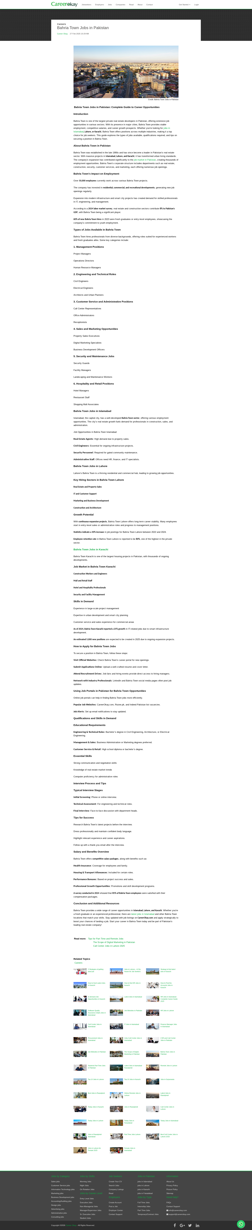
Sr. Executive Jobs (87, 1214)
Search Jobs (114, 1185)
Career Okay (62, 34)
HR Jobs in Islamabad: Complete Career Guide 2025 (169, 999)
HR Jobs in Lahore (167, 1011)
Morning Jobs (85, 1181)
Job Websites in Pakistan (133, 1011)
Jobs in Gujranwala (167, 1079)
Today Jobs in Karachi (96, 1107)
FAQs (168, 1202)
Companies (120, 5)
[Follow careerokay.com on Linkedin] (197, 1225)
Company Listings (116, 1189)
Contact (149, 5)
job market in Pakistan (145, 160)
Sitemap (169, 1193)
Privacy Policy (172, 1185)
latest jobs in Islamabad (142, 914)
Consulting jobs (57, 1217)
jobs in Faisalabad (145, 1193)
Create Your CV (115, 1181)
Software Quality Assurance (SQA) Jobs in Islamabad (97, 1013)
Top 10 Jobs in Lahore (96, 1079)
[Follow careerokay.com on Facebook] (174, 1225)
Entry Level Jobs (87, 1198)
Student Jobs (85, 1218)
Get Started (184, 5)
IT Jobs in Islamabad (131, 1024)
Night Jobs (84, 1185)
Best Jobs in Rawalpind (96, 1093)
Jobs (110, 5)
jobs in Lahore (143, 1185)
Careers (78, 963)
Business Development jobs (62, 1197)
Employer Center (116, 1210)
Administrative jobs (59, 1213)
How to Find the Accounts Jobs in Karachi (167, 985)
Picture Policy (172, 1189)
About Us (170, 1181)
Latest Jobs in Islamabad (133, 997)
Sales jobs (55, 1181)
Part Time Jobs (144, 1210)
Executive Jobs (86, 1202)
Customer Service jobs (60, 1185)
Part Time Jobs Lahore (132, 1134)
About (140, 5)
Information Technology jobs (63, 1189)
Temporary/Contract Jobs (148, 1214)
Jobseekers (86, 5)
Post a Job (113, 1206)
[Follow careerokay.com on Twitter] (190, 1225)
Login (196, 5)
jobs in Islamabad (145, 1181)
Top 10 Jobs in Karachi (132, 1079)
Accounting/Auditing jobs (61, 1201)
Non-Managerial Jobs (89, 1206)
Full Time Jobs (144, 1202)
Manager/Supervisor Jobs (90, 1210)
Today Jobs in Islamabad (169, 1121)
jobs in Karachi (144, 1189)
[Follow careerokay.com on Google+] (182, 1225)
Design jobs (56, 1205)
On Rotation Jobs (87, 1189)
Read (131, 5)
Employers (99, 5)
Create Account (115, 1202)
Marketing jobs (57, 1193)
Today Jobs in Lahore (95, 1121)
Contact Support (115, 1214)
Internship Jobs (144, 1206)
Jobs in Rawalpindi (131, 1107)
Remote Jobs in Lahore (169, 1066)
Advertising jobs (57, 1209)
